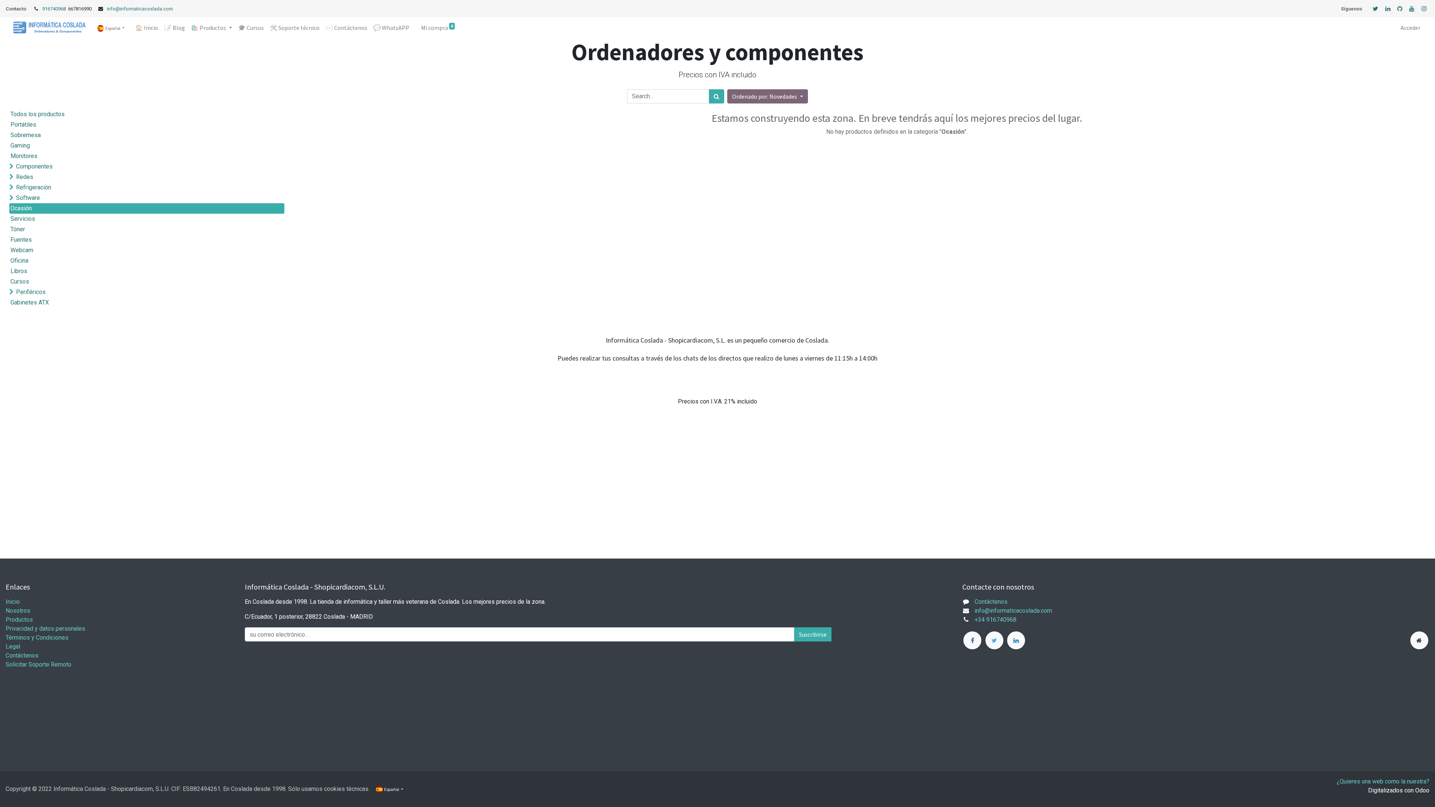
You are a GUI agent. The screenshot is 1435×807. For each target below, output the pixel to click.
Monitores (23, 156)
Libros (18, 271)
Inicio (13, 601)
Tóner (17, 229)
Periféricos (31, 292)
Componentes (34, 166)
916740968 (54, 9)
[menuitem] (146, 27)
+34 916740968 (995, 619)
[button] (767, 96)
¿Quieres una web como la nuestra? (1383, 781)
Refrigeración (33, 187)
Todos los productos (37, 114)
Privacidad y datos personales (45, 628)
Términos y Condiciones (37, 637)
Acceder (1410, 27)
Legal (13, 646)
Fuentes (21, 239)
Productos (19, 619)
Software (28, 197)
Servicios (22, 218)
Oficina (19, 260)
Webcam (21, 250)
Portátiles (23, 124)
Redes (24, 176)
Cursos (19, 281)
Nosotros (18, 610)
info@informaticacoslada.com (140, 9)
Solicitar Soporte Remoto (38, 664)
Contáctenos (22, 655)
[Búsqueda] (716, 96)
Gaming (20, 145)
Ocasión (21, 208)
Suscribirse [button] (813, 634)
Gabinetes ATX (29, 302)
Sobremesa (25, 135)
